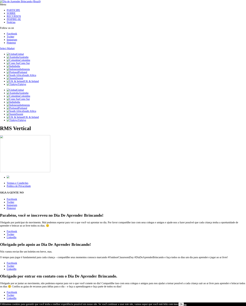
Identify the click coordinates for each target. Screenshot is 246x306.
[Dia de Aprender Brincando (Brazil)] (20, 1)
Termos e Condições (17, 183)
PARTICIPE (13, 10)
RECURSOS (14, 16)
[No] (185, 304)
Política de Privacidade (19, 186)
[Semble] (8, 177)
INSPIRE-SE (14, 19)
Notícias (11, 22)
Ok (181, 304)
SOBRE (11, 13)
